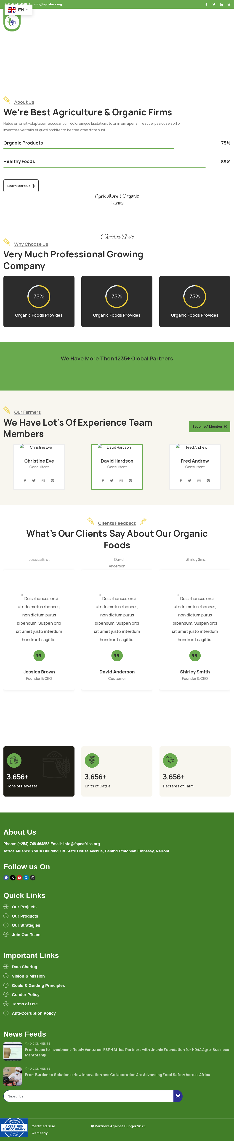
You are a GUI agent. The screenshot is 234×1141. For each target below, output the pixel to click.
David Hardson (117, 461)
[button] (228, 471)
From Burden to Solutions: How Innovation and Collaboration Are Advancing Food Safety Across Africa (117, 1074)
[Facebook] (206, 4)
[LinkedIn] (221, 4)
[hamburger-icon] (210, 16)
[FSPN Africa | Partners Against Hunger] (12, 20)
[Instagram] (229, 4)
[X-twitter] (13, 877)
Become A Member (207, 426)
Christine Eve (39, 461)
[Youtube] (19, 877)
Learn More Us (18, 186)
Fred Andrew (195, 461)
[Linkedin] (26, 877)
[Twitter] (214, 4)
